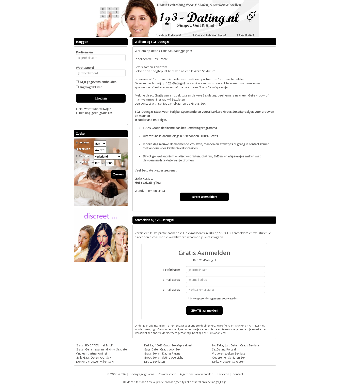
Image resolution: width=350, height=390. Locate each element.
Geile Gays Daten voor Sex (93, 357)
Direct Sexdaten (154, 361)
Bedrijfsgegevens (141, 374)
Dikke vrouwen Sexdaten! (228, 361)
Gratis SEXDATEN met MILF (94, 345)
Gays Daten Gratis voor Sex (162, 349)
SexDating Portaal (224, 349)
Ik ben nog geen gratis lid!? (94, 113)
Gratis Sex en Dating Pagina (162, 353)
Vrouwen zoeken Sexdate (228, 353)
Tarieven (223, 374)
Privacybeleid (167, 374)
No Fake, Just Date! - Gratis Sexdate (235, 345)
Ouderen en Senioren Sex (228, 357)
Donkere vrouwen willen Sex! (95, 361)
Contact (238, 374)
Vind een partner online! (91, 353)
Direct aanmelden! (204, 197)
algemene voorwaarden (223, 298)
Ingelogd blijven (90, 87)
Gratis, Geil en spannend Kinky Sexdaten (102, 349)
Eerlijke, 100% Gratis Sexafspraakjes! (168, 345)
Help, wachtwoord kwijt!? (93, 109)
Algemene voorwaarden (196, 374)
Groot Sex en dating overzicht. (164, 357)
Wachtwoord (84, 67)
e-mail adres (171, 280)
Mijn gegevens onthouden (97, 82)
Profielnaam (171, 270)
